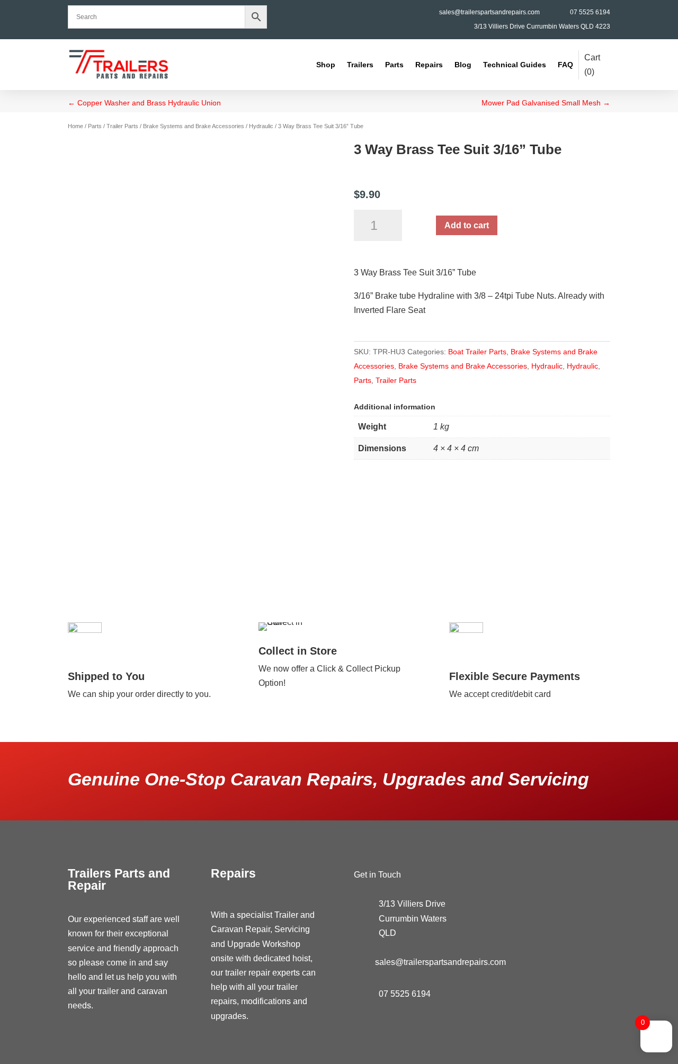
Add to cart (466, 225)
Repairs (429, 64)
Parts (394, 64)
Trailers (360, 64)
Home (75, 126)
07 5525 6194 (590, 12)
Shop (325, 64)
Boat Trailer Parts (477, 351)
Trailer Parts (122, 126)
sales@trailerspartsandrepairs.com (489, 12)
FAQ (565, 64)
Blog (462, 64)
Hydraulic (261, 126)
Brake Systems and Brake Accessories (193, 126)
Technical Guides (514, 64)
